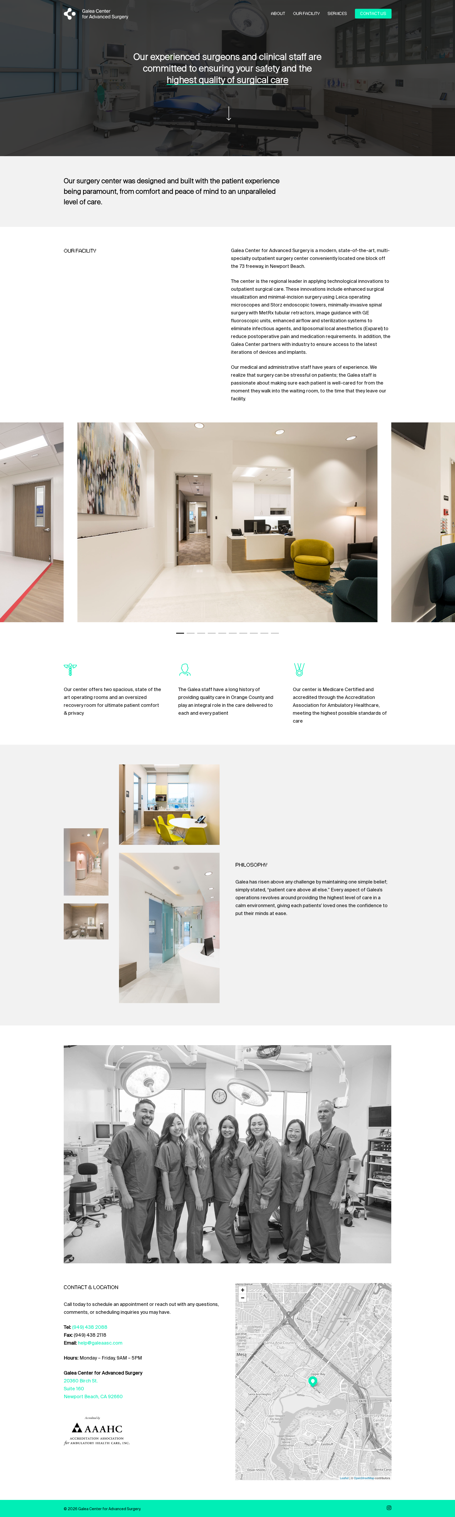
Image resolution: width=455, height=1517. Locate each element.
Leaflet (344, 1478)
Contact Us (373, 14)
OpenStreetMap (364, 1478)
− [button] (242, 1298)
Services (337, 14)
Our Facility (306, 14)
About (278, 14)
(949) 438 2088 (89, 1327)
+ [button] (242, 1290)
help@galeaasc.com (100, 1343)
